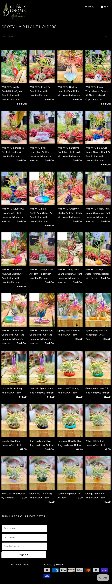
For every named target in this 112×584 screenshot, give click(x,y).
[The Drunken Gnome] (14, 11)
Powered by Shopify (53, 564)
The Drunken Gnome (19, 564)
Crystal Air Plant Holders (28, 27)
